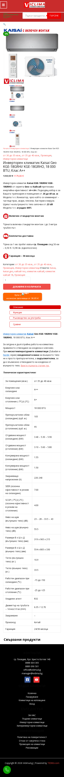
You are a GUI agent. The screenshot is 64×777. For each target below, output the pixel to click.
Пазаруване (32, 696)
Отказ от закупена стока (32, 740)
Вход (32, 703)
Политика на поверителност (32, 737)
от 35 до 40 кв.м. (30, 155)
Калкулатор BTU (13, 15)
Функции (17, 312)
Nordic (6, 354)
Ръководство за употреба (27, 317)
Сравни (17, 324)
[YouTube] (36, 680)
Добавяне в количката (27, 286)
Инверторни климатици (19, 148)
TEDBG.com (53, 763)
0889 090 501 (32, 666)
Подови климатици (32, 718)
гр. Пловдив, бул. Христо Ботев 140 (32, 659)
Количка (32, 693)
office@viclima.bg (32, 669)
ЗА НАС (32, 715)
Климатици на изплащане (32, 700)
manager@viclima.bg (32, 673)
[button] (4, 24)
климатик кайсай (35, 271)
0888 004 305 (32, 662)
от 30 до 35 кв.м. (12, 155)
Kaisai (53, 267)
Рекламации (32, 747)
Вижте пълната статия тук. (35, 365)
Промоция (46, 155)
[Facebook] (27, 680)
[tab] (35, 307)
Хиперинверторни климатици (32, 725)
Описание (18, 307)
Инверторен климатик (14, 333)
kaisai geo (8, 271)
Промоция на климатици (32, 744)
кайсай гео (20, 271)
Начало (6, 148)
